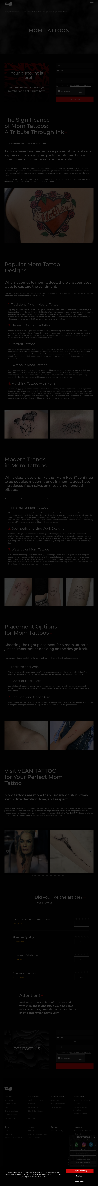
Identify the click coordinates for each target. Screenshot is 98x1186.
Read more (79, 1181)
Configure (80, 1176)
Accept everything (79, 1171)
